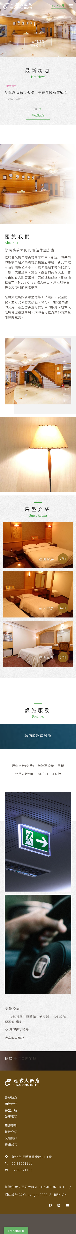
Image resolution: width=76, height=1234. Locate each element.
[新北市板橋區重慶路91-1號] (8, 1156)
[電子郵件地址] (67, 1205)
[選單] (70, 6)
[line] (59, 1205)
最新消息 (11, 1097)
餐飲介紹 (11, 1131)
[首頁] (38, 1082)
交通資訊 (11, 1138)
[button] (36, 109)
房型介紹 (11, 1110)
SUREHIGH (58, 1194)
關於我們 (11, 1104)
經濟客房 (46, 657)
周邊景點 (11, 1125)
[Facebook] (50, 1205)
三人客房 (46, 608)
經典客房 (46, 558)
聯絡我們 (11, 1144)
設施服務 (11, 1116)
